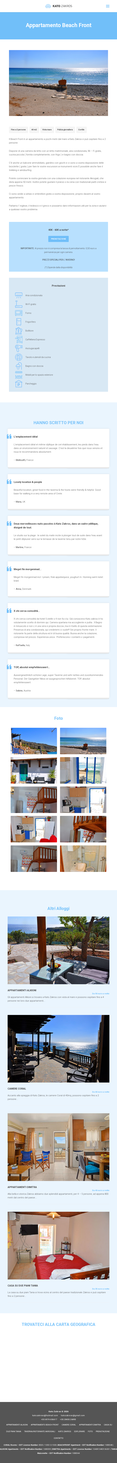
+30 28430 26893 (68, 1419)
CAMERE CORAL (69, 1425)
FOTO (90, 1431)
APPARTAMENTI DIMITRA (90, 1425)
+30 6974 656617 (49, 1419)
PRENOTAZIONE (58, 239)
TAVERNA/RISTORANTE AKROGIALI (39, 1431)
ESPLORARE (79, 1431)
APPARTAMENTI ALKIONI (17, 1425)
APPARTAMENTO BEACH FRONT (45, 1425)
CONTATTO (58, 1438)
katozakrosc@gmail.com (73, 1415)
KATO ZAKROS (64, 1431)
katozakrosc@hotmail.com (45, 1415)
